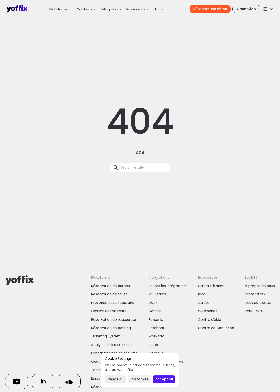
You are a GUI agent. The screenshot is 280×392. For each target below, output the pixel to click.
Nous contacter (258, 302)
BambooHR (158, 327)
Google (154, 311)
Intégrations (111, 9)
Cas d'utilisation (211, 285)
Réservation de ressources (114, 319)
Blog (201, 294)
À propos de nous (260, 285)
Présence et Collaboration (113, 302)
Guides (204, 302)
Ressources (135, 9)
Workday (156, 336)
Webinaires (207, 311)
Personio (155, 319)
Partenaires (255, 294)
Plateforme (58, 9)
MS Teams (157, 294)
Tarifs (158, 9)
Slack (153, 302)
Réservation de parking (111, 327)
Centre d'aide (209, 319)
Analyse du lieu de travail (112, 344)
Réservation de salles (109, 294)
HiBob (153, 344)
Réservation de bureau (110, 285)
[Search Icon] (140, 167)
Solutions (84, 9)
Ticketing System (106, 336)
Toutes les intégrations (167, 285)
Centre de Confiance (216, 327)
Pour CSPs (253, 311)
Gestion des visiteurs (108, 311)
